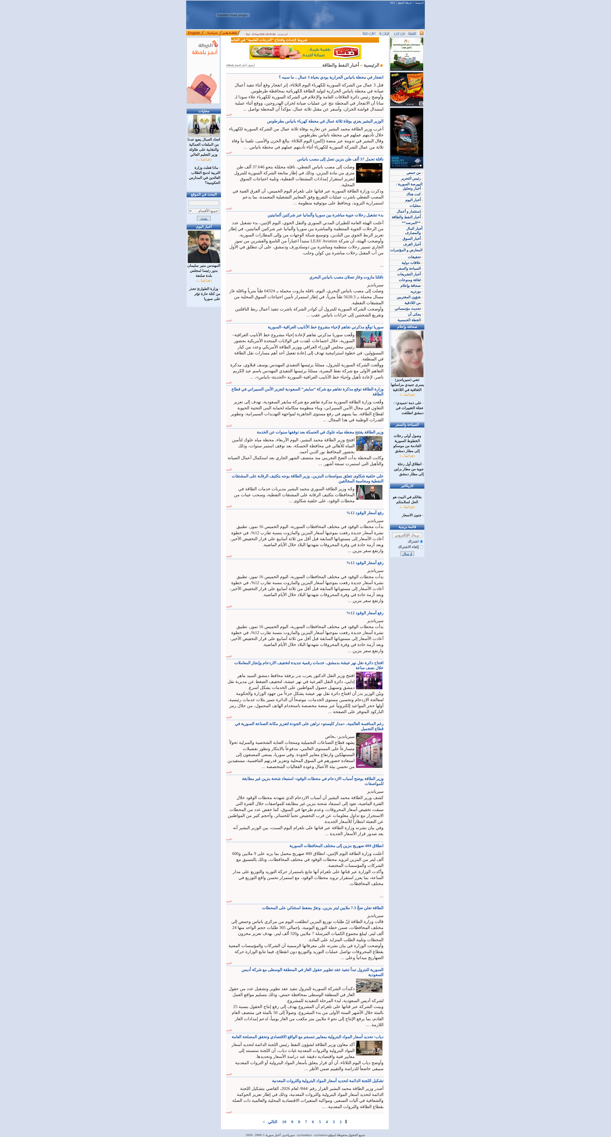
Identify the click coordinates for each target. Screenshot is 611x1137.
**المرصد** (412, 223)
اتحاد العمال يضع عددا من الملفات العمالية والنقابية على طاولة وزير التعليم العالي (204, 147)
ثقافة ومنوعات (410, 280)
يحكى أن (415, 314)
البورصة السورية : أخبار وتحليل (409, 186)
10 (284, 1122)
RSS (392, 2)
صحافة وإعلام (411, 286)
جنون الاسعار (411, 515)
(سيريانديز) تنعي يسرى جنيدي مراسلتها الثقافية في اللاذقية (407, 385)
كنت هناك (414, 194)
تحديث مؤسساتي (408, 308)
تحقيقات (415, 257)
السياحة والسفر (409, 268)
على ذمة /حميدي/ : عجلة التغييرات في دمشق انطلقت (408, 408)
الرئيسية (419, 2)
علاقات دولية (412, 263)
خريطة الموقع (405, 2)
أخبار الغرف (412, 244)
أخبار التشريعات (409, 274)
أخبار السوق (412, 238)
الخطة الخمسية (410, 320)
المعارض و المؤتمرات (406, 250)
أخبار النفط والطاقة (407, 217)
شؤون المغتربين (409, 297)
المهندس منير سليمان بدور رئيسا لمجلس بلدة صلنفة (203, 271)
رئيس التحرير (411, 178)
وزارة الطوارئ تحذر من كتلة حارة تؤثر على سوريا (204, 294)
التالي (272, 1122)
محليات (416, 206)
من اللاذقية (413, 303)
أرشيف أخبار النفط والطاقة (240, 65)
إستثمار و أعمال (409, 211)
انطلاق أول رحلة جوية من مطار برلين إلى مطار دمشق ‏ (409, 469)
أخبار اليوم (413, 200)
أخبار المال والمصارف (413, 231)
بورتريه (416, 291)
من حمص (414, 173)
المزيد (229, 114)
